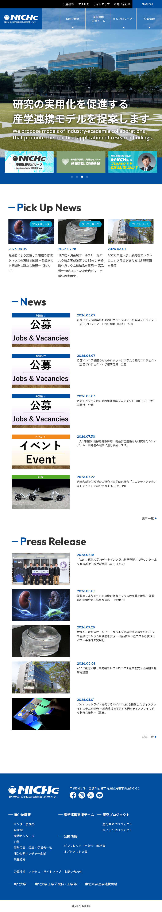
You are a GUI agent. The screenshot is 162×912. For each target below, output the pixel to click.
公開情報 (70, 836)
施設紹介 (20, 859)
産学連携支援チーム (79, 814)
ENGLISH (147, 4)
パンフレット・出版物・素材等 (84, 846)
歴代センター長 (24, 836)
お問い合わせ (122, 4)
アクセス (83, 4)
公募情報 (68, 4)
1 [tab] (73, 176)
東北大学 (20, 884)
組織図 (18, 830)
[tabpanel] (29, 162)
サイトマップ (101, 4)
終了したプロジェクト (117, 830)
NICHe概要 (22, 814)
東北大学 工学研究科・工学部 (56, 884)
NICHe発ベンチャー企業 (30, 853)
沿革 (17, 842)
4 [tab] (89, 176)
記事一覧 (148, 518)
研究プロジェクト (116, 814)
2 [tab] (78, 176)
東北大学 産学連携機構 (101, 884)
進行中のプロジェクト (117, 824)
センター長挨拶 (24, 824)
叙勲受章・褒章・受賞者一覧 (33, 847)
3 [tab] (83, 176)
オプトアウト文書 (75, 851)
